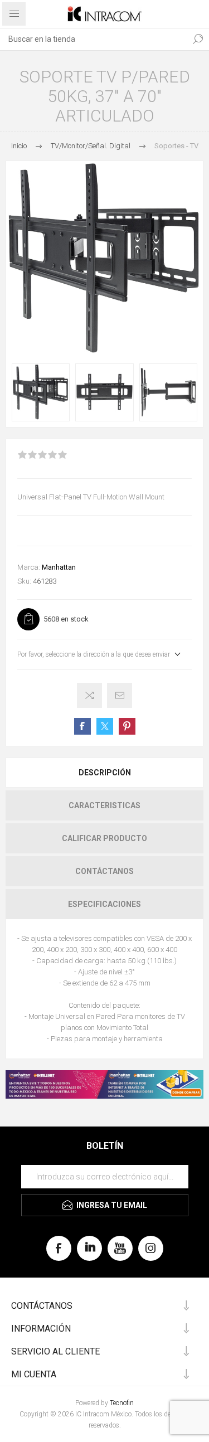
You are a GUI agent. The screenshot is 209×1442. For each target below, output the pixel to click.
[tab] (104, 773)
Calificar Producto (104, 838)
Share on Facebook (82, 726)
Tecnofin (122, 1403)
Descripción (105, 772)
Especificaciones (104, 904)
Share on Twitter (104, 726)
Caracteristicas (104, 805)
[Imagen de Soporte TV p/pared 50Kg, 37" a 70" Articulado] (41, 392)
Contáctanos (104, 871)
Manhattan (59, 567)
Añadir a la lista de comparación (89, 695)
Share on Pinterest (127, 726)
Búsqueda (198, 39)
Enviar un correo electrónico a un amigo (119, 695)
